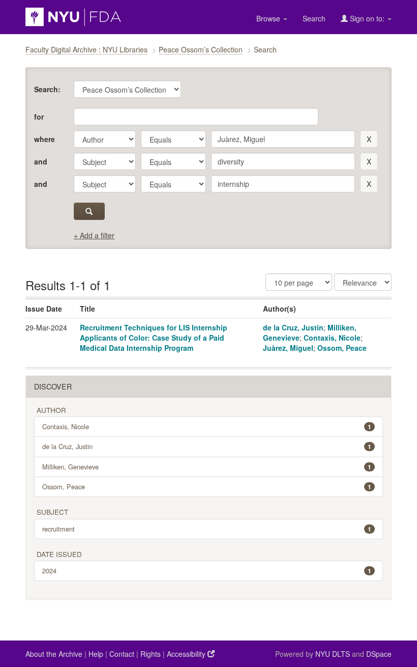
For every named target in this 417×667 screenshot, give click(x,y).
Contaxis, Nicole (332, 337)
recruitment (206, 529)
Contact (121, 654)
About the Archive (53, 654)
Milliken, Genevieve (206, 466)
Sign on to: (367, 18)
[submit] (89, 211)
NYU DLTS (332, 654)
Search (314, 18)
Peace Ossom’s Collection (201, 49)
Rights (150, 654)
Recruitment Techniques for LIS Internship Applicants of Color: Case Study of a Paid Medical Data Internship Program (153, 337)
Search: (47, 89)
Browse (269, 18)
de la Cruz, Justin (293, 327)
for (39, 117)
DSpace (379, 654)
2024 (206, 570)
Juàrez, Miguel (288, 348)
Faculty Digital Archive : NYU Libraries (86, 49)
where (44, 139)
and (40, 161)
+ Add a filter (94, 235)
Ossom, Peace (342, 348)
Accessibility (187, 654)
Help (95, 654)
